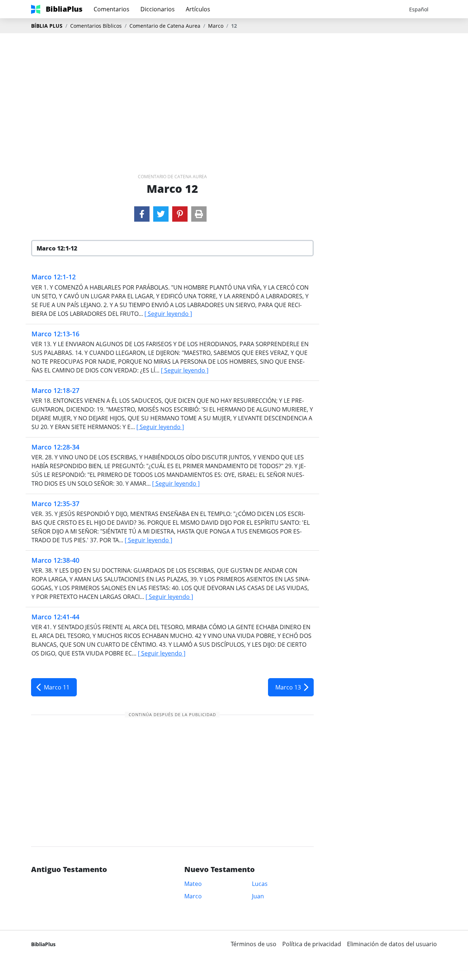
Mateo (193, 884)
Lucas (260, 884)
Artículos (198, 9)
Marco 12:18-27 (55, 390)
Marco (215, 25)
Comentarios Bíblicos (96, 25)
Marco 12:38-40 (55, 560)
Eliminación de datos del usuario (392, 944)
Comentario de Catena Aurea (164, 25)
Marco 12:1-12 (53, 276)
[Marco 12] (142, 214)
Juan (258, 896)
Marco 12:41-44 (55, 616)
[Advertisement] (234, 92)
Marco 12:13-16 (55, 333)
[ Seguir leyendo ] (168, 314)
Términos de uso (253, 944)
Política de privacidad (311, 944)
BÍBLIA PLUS (47, 25)
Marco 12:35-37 (55, 503)
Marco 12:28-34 (55, 447)
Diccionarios (157, 9)
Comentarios (111, 9)
